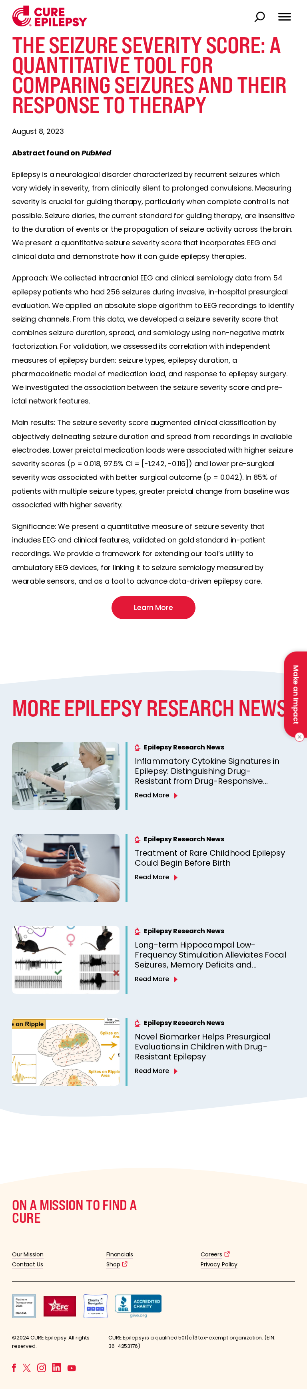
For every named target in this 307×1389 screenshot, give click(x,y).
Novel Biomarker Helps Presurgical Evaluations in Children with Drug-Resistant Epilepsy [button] (202, 1046)
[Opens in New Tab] (24, 1316)
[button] (50, 24)
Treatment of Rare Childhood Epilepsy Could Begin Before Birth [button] (210, 857)
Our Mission (28, 1254)
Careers (211, 1254)
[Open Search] (260, 18)
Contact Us (27, 1264)
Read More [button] (152, 795)
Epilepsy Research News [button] (184, 747)
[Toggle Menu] (284, 13)
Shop (113, 1264)
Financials (119, 1254)
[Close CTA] (298, 737)
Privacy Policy (219, 1264)
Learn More (153, 607)
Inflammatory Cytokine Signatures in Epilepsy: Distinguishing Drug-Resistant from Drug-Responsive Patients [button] (207, 776)
